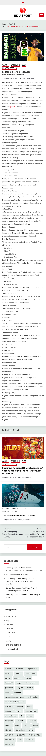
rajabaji (12, 106)
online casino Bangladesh (14, 702)
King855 (20, 688)
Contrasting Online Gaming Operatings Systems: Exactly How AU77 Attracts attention (21, 581)
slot (22, 716)
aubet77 (8, 673)
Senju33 (18, 711)
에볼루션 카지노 (34, 735)
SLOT (24, 65)
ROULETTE (10, 633)
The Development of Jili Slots (18, 515)
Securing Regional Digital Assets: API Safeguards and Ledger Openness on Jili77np (23, 470)
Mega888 (17, 692)
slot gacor (9, 721)
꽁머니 (35, 725)
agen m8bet (32, 669)
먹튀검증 (8, 730)
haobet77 (9, 683)
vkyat (17, 725)
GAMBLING (15, 65)
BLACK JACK (11, 616)
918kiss (8, 669)
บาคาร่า (26, 725)
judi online (9, 688)
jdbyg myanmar (31, 683)
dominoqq (18, 678)
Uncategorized (12, 649)
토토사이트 (30, 739)
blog (7, 620)
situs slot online (11, 716)
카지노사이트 (10, 739)
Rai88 (29, 706)
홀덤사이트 (9, 744)
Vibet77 (8, 725)
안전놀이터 (21, 735)
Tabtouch (32, 721)
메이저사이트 (20, 730)
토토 (20, 739)
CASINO (5, 65)
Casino (7, 678)
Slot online (20, 721)
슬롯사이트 (9, 735)
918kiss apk (19, 669)
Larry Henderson (28, 79)
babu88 (19, 673)
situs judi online (31, 711)
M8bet (7, 692)
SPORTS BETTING (9, 68)
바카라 (31, 730)
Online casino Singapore (14, 706)
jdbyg (19, 683)
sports (8, 641)
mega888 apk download (14, 697)
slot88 (29, 716)
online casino (33, 697)
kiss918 (30, 688)
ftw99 (28, 678)
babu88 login (31, 673)
